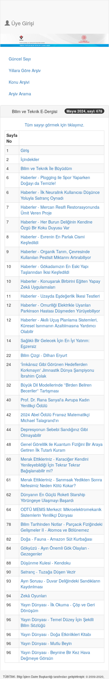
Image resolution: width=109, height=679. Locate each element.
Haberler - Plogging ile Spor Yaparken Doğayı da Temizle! (55, 180)
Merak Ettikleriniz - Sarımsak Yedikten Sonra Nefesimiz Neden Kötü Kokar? (61, 482)
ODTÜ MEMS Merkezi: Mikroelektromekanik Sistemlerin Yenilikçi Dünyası (61, 512)
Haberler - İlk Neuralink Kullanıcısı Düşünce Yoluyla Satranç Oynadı (60, 195)
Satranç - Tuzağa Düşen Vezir (48, 572)
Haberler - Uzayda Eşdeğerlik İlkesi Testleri (60, 296)
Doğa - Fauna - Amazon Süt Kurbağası (56, 539)
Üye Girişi (22, 23)
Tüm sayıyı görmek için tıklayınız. (54, 125)
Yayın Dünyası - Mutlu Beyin (46, 643)
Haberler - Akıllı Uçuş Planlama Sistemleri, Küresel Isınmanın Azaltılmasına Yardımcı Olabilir (59, 325)
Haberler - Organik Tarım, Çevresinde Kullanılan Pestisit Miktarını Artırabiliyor (56, 254)
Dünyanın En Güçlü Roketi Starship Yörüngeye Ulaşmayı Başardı (53, 497)
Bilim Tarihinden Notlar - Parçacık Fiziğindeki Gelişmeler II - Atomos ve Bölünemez (61, 527)
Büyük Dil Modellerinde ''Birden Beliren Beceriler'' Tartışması (56, 388)
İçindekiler (30, 159)
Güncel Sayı (20, 59)
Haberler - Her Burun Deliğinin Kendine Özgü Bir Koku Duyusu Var (56, 224)
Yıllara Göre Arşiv (25, 70)
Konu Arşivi (19, 82)
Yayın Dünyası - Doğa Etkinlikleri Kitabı (56, 634)
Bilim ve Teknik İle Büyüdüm (46, 168)
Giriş (25, 150)
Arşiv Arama (20, 94)
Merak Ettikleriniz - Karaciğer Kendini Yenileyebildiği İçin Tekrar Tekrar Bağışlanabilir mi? (54, 464)
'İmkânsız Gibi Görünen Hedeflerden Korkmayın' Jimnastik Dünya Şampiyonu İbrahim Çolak (57, 370)
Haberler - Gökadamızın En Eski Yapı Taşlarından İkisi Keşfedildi (54, 269)
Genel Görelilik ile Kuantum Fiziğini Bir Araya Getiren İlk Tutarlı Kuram (62, 447)
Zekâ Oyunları (34, 595)
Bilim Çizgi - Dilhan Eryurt (44, 355)
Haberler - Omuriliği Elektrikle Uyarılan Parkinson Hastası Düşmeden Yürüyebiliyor (60, 308)
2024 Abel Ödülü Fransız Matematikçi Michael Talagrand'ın (55, 417)
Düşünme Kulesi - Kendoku (46, 563)
